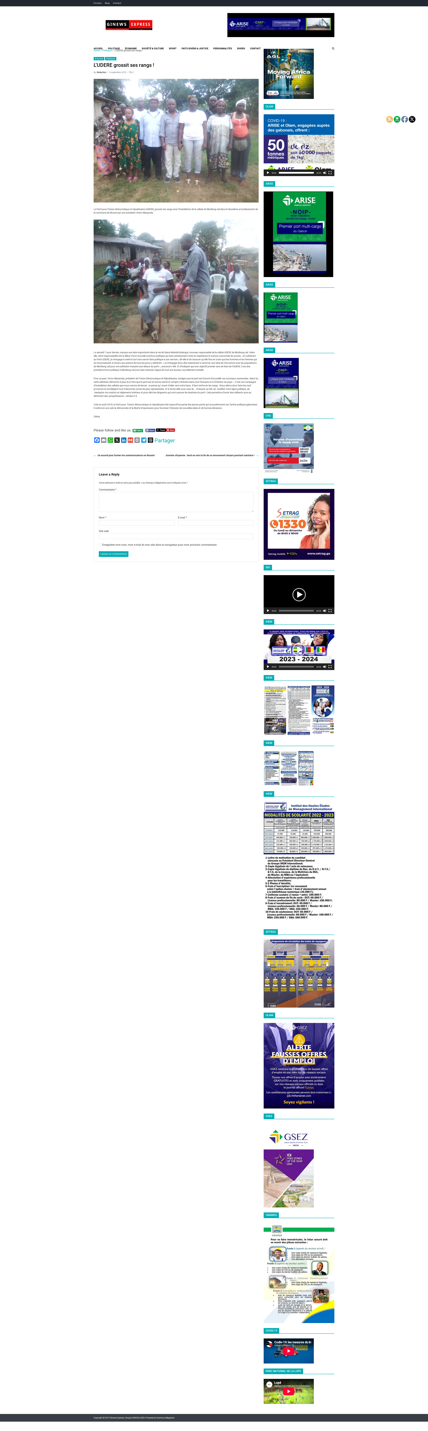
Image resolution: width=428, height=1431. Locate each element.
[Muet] (324, 172)
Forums (98, 3)
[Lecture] (268, 172)
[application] (299, 145)
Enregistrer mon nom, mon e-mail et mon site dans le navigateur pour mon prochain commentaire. (159, 544)
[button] (299, 145)
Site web (104, 531)
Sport (173, 48)
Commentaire (108, 489)
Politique (114, 48)
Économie (131, 48)
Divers (241, 48)
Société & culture (153, 48)
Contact (117, 3)
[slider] (296, 173)
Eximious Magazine (165, 1418)
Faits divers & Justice (195, 48)
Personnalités (222, 48)
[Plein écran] (330, 172)
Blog (107, 3)
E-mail (182, 517)
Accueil (98, 48)
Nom (102, 517)
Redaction (101, 72)
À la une (99, 58)
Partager (164, 440)
